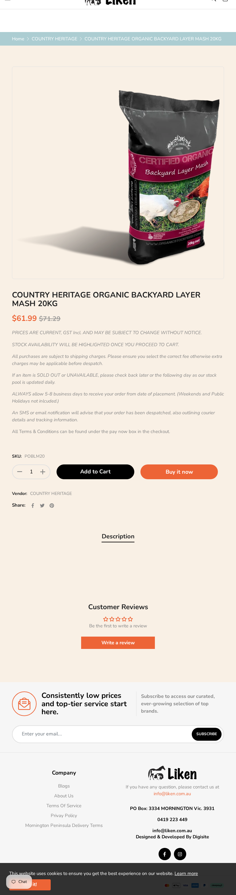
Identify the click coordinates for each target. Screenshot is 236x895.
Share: (19, 505)
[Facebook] (165, 854)
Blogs (64, 786)
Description (118, 536)
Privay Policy (64, 815)
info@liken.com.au (172, 794)
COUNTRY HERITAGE (51, 493)
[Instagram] (180, 854)
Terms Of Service (63, 806)
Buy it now (179, 472)
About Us (63, 796)
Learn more (186, 873)
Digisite (201, 837)
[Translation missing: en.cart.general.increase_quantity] (42, 472)
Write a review (118, 642)
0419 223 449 (172, 819)
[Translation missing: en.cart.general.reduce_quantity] (19, 472)
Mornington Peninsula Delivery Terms (64, 825)
